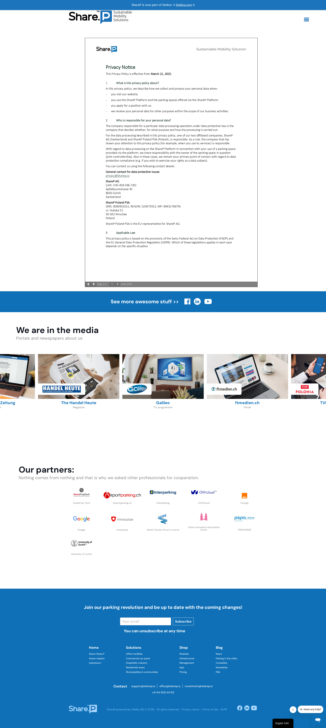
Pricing (183, 672)
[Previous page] (88, 284)
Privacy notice (190, 709)
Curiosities (221, 662)
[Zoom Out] (112, 284)
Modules (184, 653)
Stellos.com (184, 5)
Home (94, 647)
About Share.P (96, 653)
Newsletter (222, 667)
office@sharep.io (169, 686)
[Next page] (93, 284)
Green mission (97, 658)
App (181, 667)
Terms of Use (210, 709)
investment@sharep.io (199, 686)
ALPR (224, 709)
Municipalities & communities (142, 672)
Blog (219, 647)
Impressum (95, 662)
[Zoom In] (117, 284)
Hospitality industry (136, 662)
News (219, 653)
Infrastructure (186, 658)
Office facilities (134, 653)
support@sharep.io (143, 686)
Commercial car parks (138, 658)
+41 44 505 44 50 (163, 692)
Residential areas (135, 667)
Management (186, 662)
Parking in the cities (226, 658)
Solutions (133, 647)
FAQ (218, 672)
